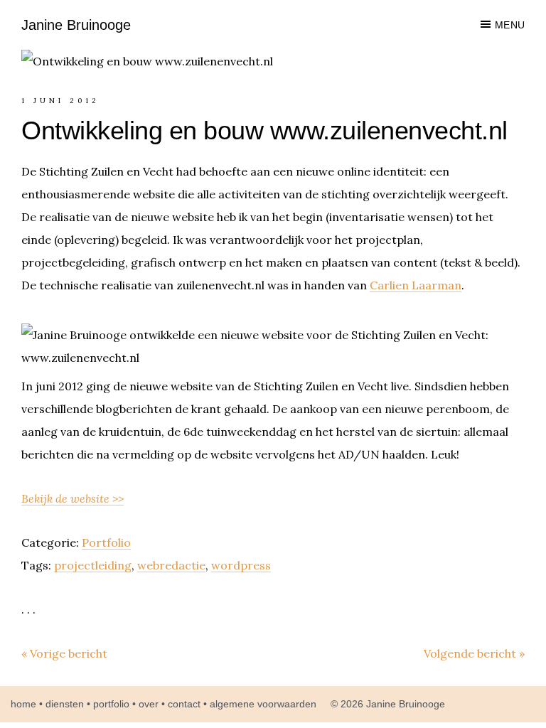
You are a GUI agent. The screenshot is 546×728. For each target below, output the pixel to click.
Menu (510, 25)
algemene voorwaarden (263, 704)
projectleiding (93, 565)
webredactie (171, 565)
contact (184, 704)
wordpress (241, 565)
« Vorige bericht (64, 653)
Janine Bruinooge (76, 25)
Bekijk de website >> (72, 498)
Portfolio (106, 542)
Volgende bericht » (474, 653)
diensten (65, 704)
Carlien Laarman (415, 285)
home (23, 704)
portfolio (111, 704)
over (149, 704)
